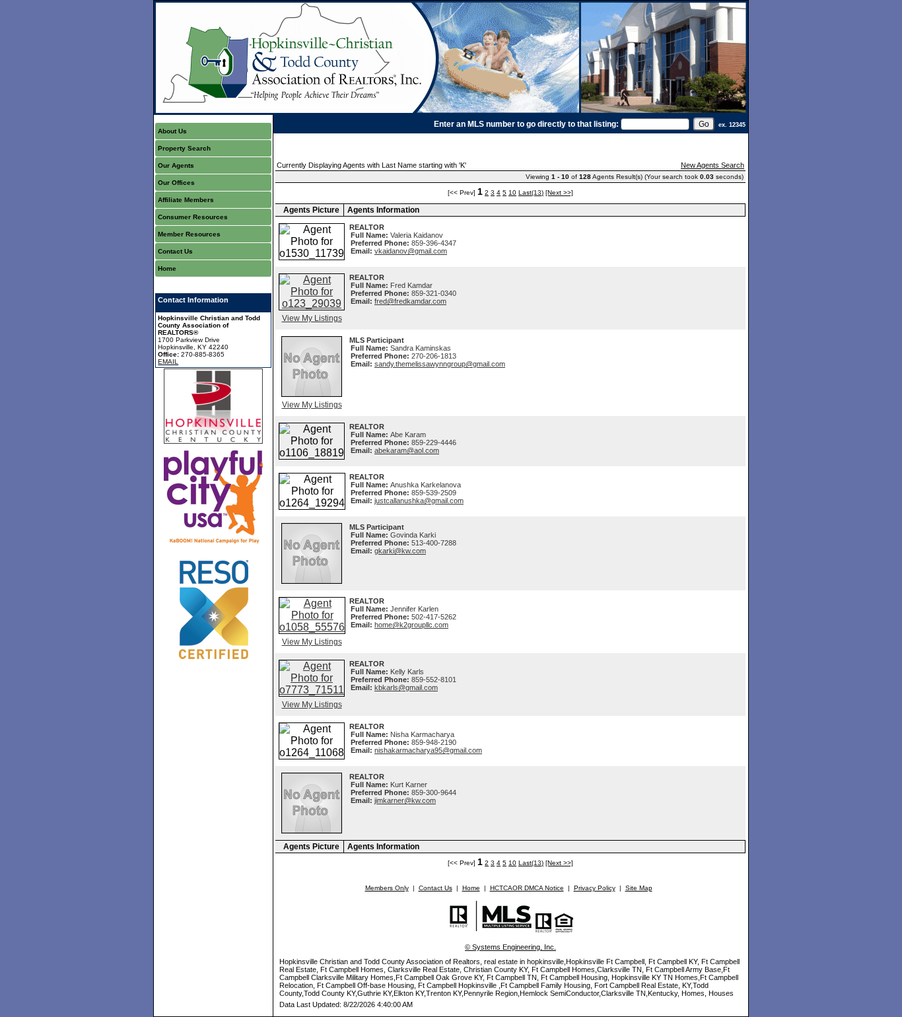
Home (167, 268)
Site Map (638, 888)
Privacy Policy (594, 888)
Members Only (387, 888)
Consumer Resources (193, 217)
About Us (172, 131)
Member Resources (189, 234)
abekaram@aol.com (406, 450)
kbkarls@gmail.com (406, 687)
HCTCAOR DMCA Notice (527, 888)
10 (512, 192)
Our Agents (176, 165)
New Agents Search (712, 165)
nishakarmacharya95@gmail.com (428, 750)
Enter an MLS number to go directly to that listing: (526, 124)
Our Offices (176, 182)
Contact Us (175, 251)
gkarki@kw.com (400, 551)
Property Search (184, 148)
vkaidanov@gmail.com (410, 251)
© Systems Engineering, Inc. (510, 947)
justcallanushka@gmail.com (419, 501)
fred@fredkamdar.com (410, 301)
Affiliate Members (186, 199)
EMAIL (168, 361)
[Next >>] (559, 192)
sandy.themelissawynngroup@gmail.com (439, 364)
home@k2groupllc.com (411, 625)
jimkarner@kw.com (405, 800)
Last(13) (530, 192)
